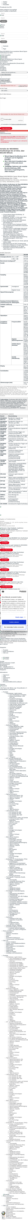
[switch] (3, 1218)
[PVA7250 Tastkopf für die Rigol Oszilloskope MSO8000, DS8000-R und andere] (14, 573)
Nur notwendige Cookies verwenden (14, 627)
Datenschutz (6, 677)
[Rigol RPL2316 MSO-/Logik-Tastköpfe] (13, 545)
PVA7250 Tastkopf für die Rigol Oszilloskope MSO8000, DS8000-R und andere (12, 575)
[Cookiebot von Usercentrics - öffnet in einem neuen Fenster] (19, 592)
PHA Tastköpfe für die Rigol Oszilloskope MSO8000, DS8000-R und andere (11, 565)
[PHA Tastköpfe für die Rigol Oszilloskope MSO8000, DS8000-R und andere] (14, 563)
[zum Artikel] (14, 633)
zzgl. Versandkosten (19, 688)
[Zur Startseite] (2, 15)
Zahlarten (5, 680)
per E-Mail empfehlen (6, 82)
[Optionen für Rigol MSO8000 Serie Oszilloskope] (14, 538)
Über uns (5, 653)
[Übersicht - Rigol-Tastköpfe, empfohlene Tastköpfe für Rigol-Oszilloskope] (14, 529)
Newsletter (6, 4)
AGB (4, 676)
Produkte (5, 650)
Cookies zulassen (14, 622)
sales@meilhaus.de (9, 668)
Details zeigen (19, 617)
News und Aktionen (8, 651)
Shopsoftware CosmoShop (7, 689)
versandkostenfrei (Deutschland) (15, 63)
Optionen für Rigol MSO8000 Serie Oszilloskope (13, 539)
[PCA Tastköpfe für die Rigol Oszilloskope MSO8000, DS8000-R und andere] (14, 553)
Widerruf (5, 679)
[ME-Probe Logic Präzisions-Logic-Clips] (11, 582)
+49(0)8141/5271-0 (5, 30)
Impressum (6, 675)
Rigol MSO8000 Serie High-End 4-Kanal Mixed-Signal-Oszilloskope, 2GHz (13, 635)
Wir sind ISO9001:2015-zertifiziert (12, 682)
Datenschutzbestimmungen (18, 124)
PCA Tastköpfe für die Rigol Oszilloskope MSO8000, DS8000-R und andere (11, 555)
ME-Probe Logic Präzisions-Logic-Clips (11, 583)
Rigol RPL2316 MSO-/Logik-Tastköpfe (10, 546)
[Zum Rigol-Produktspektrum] (0, 515)
